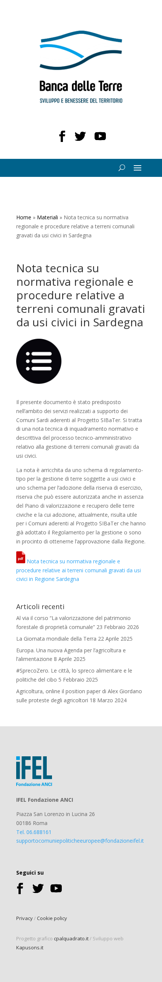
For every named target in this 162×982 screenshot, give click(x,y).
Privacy (24, 918)
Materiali (47, 217)
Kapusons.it (29, 947)
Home (23, 217)
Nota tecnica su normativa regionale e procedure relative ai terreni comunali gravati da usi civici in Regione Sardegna (78, 570)
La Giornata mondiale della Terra (56, 638)
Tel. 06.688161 (34, 832)
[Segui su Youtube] (100, 136)
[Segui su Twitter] (80, 136)
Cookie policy (52, 918)
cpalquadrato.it (71, 938)
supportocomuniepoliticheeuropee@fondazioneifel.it (80, 840)
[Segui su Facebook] (62, 136)
